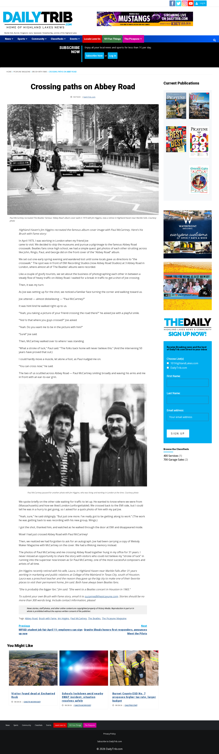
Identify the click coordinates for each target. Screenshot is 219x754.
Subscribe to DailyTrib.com (109, 741)
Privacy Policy (109, 733)
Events (73, 39)
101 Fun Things (112, 39)
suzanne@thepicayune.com (101, 596)
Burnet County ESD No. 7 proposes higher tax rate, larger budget (134, 697)
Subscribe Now (94, 55)
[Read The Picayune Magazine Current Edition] (176, 105)
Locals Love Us (92, 39)
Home (9, 72)
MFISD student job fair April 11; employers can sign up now (50, 629)
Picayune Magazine (21, 72)
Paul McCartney (78, 618)
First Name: (173, 376)
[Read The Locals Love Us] (176, 139)
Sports (21, 39)
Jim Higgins (63, 618)
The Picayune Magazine (114, 618)
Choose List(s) (175, 359)
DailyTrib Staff (131, 705)
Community (38, 39)
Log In (112, 55)
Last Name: (173, 393)
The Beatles (94, 618)
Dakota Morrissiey (32, 702)
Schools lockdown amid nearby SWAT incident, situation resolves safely (82, 697)
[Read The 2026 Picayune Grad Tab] (199, 142)
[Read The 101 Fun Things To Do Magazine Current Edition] (199, 105)
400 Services (171, 455)
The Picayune (131, 39)
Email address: (175, 410)
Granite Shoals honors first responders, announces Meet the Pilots (115, 629)
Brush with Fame (39, 72)
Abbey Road (31, 618)
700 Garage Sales (174, 459)
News (8, 39)
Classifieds (57, 39)
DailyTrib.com (89, 97)
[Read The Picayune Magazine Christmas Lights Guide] (199, 179)
